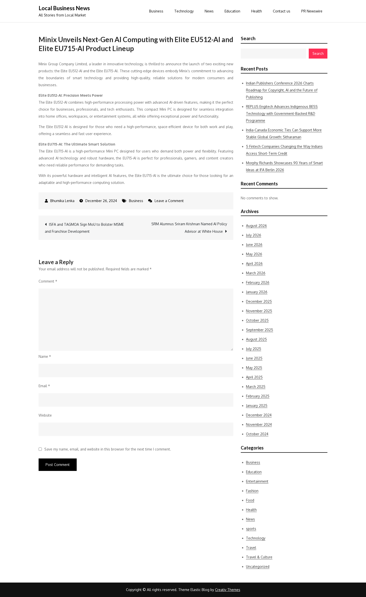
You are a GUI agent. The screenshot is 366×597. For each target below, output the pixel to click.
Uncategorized (257, 566)
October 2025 (257, 320)
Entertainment (257, 481)
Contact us (281, 11)
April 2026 (254, 263)
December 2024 (259, 415)
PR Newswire (311, 11)
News (209, 11)
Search (248, 38)
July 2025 (253, 349)
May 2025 (254, 368)
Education (232, 11)
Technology (184, 11)
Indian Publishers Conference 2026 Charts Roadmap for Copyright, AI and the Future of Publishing (281, 90)
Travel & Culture (259, 557)
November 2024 (259, 424)
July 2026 (253, 235)
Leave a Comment (169, 201)
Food (250, 500)
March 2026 (255, 273)
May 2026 (254, 254)
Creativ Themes (227, 590)
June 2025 (254, 358)
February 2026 (257, 282)
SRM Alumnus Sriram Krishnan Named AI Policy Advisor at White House (189, 227)
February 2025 (257, 396)
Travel (251, 547)
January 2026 (256, 292)
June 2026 (254, 244)
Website (45, 415)
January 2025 (256, 405)
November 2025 (259, 311)
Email (44, 386)
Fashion (252, 491)
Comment (48, 281)
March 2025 (255, 386)
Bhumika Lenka (62, 201)
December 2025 (259, 301)
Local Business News (64, 8)
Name (45, 356)
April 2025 (254, 377)
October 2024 (257, 434)
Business (156, 11)
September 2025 (259, 330)
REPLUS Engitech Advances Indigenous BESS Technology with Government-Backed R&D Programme (282, 113)
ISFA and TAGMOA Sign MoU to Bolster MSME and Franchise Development (84, 227)
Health (256, 11)
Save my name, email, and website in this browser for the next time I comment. (107, 449)
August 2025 (256, 339)
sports (251, 528)
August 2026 (256, 226)
